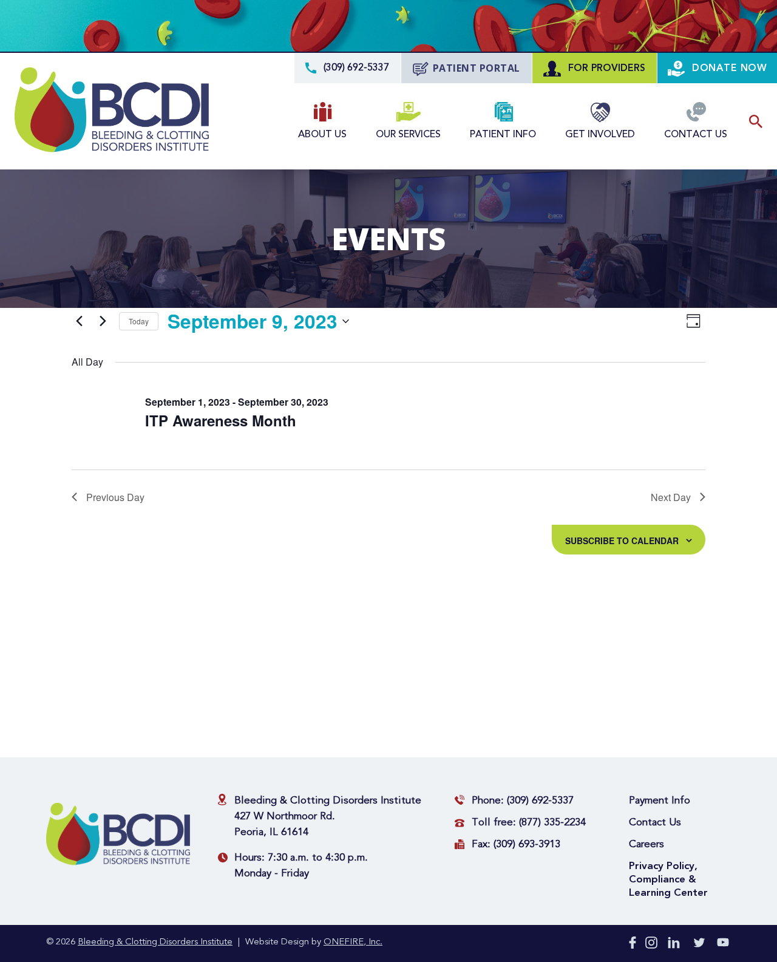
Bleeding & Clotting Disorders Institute (155, 942)
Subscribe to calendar (622, 540)
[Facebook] (632, 944)
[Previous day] (79, 321)
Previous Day (115, 497)
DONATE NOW (728, 68)
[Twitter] (699, 945)
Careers (646, 844)
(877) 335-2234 (552, 822)
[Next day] (102, 321)
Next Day (671, 497)
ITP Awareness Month (220, 420)
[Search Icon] (755, 121)
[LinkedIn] (674, 945)
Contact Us (655, 822)
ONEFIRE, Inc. (353, 942)
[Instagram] (651, 944)
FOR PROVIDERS (605, 68)
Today (139, 321)
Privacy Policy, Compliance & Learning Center (668, 879)
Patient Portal (476, 68)
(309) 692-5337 (540, 801)
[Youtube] (723, 944)
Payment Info (659, 801)
